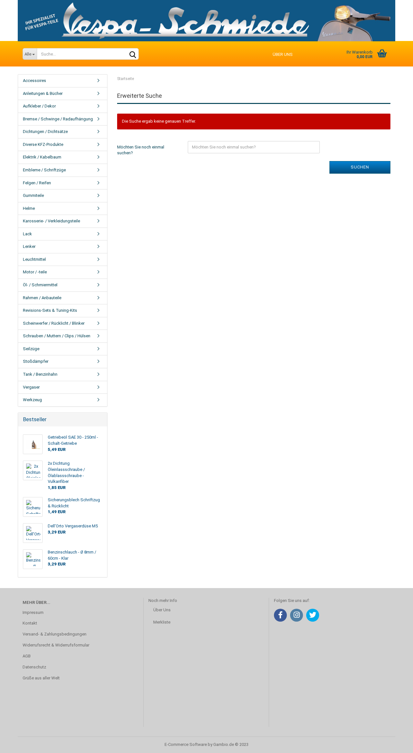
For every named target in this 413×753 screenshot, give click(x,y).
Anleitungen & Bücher (43, 93)
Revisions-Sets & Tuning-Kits (50, 310)
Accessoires (34, 80)
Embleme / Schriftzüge (44, 170)
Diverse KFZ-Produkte (43, 144)
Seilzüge (31, 348)
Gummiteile (33, 195)
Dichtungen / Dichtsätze (45, 131)
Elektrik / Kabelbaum (42, 157)
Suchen (360, 167)
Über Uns (162, 609)
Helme (29, 208)
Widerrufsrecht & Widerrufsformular (56, 645)
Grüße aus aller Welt (41, 678)
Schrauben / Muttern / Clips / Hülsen (56, 335)
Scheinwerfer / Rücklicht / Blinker (54, 323)
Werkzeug (32, 399)
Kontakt (30, 623)
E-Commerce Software (186, 744)
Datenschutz (34, 667)
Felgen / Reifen (37, 182)
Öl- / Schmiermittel (40, 284)
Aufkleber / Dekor (39, 106)
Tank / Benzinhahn (40, 374)
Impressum (33, 612)
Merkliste (161, 622)
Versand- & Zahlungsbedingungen (54, 634)
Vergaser (31, 387)
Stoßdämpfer (35, 361)
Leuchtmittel (34, 259)
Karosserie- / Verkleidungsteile (51, 221)
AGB (27, 656)
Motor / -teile (35, 272)
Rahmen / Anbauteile (42, 297)
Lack (27, 233)
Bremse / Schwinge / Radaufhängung (58, 119)
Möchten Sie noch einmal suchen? (140, 150)
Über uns (283, 54)
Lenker (29, 246)
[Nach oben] (395, 743)
